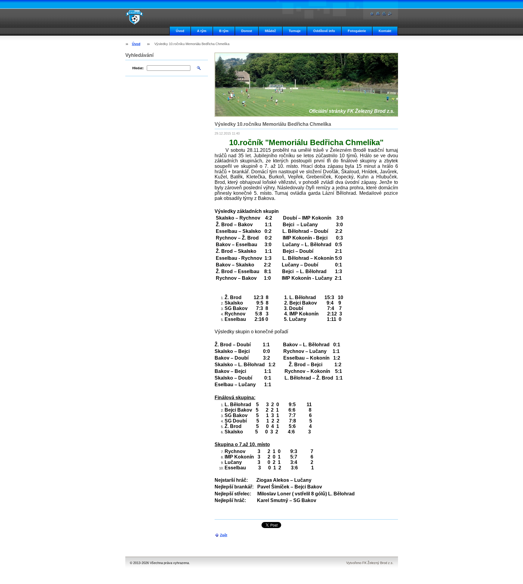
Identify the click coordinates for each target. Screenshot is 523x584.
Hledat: (138, 68)
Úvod (180, 31)
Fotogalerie (357, 31)
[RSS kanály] (390, 13)
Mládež (270, 31)
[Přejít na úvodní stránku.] (134, 16)
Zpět (223, 535)
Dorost (246, 31)
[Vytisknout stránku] (384, 13)
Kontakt (385, 31)
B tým (224, 31)
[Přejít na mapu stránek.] (378, 13)
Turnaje (295, 31)
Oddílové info (324, 31)
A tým (201, 31)
